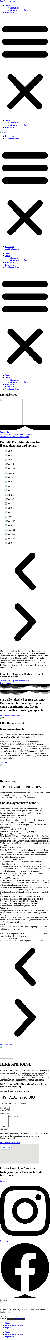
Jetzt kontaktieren (12, 138)
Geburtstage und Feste (19, 10)
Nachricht (4, 1126)
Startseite (8, 253)
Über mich (9, 12)
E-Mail (3, 1111)
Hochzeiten (14, 8)
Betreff (3, 1113)
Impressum (9, 1328)
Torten (7, 5)
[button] (25, 66)
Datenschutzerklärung (14, 1325)
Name (2, 1108)
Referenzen (9, 136)
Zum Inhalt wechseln (8, 1)
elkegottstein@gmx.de (16, 1319)
